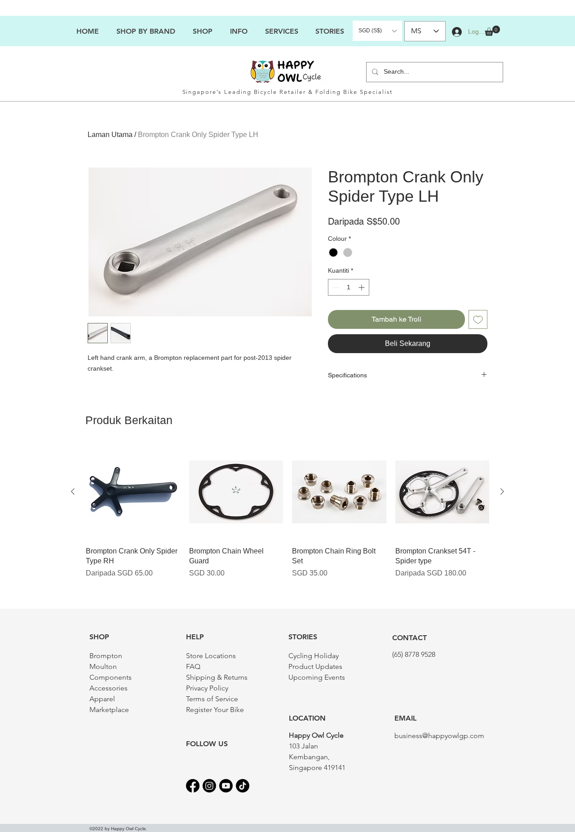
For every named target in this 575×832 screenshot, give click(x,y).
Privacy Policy (207, 688)
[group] (287, 516)
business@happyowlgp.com (439, 735)
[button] (238, 31)
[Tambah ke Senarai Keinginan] (478, 319)
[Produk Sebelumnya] (72, 491)
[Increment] (362, 287)
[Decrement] (335, 287)
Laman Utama (110, 134)
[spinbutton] (349, 287)
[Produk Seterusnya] (502, 491)
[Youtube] (226, 785)
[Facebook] (192, 785)
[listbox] (377, 31)
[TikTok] (242, 785)
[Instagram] (209, 785)
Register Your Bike (215, 709)
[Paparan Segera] (133, 492)
